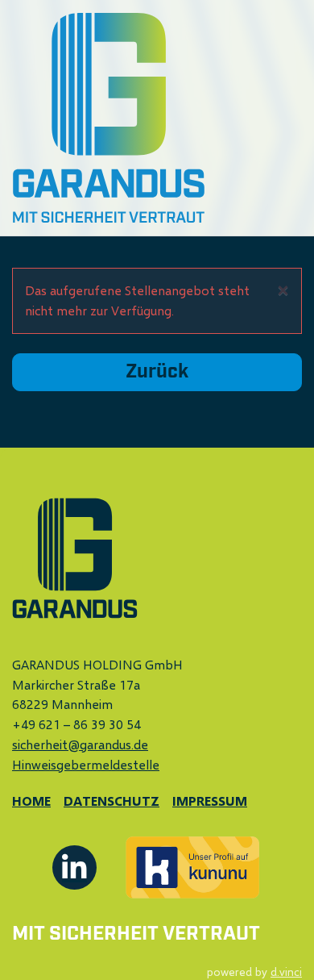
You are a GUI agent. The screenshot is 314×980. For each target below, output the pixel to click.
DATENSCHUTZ (111, 800)
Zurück (157, 372)
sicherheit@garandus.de (80, 744)
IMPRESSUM (209, 800)
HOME (31, 800)
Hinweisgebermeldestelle (85, 764)
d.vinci (286, 971)
